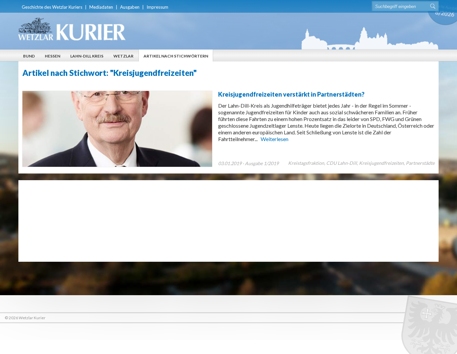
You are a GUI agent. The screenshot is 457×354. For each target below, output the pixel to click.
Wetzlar (123, 55)
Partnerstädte (420, 163)
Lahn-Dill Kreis (86, 55)
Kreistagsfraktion (306, 163)
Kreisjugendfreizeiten (381, 163)
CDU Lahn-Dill (341, 163)
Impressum (157, 7)
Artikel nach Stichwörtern (176, 55)
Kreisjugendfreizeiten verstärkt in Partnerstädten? (291, 94)
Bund (29, 55)
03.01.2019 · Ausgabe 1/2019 (248, 163)
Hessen (52, 55)
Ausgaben (130, 7)
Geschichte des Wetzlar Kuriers (52, 7)
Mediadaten (101, 7)
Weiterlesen (274, 139)
